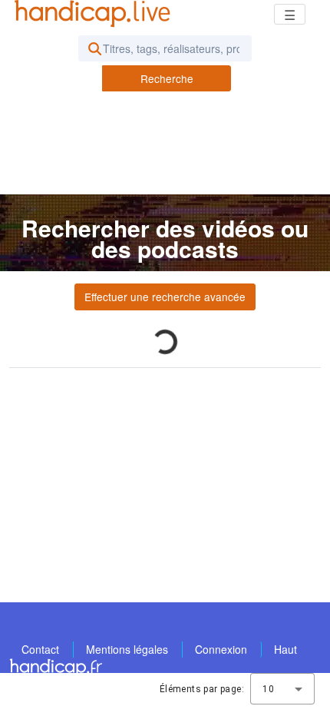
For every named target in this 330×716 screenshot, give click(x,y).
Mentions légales (127, 649)
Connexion (221, 649)
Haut (285, 649)
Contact (40, 649)
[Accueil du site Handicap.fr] (56, 667)
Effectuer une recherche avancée (165, 296)
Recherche (166, 78)
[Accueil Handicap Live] (96, 14)
